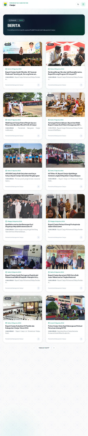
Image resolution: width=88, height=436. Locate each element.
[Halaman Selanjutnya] (54, 348)
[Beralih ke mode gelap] (78, 4)
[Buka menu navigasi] (83, 4)
